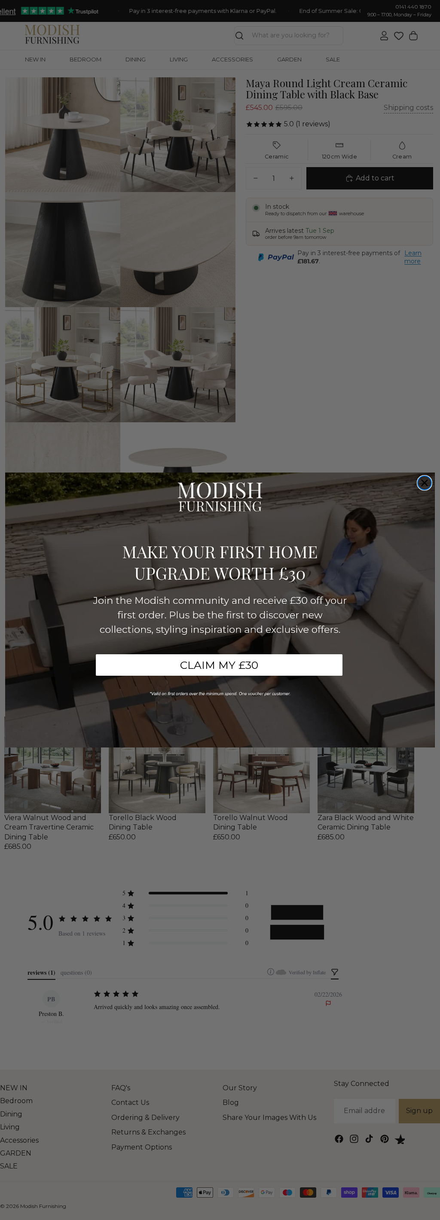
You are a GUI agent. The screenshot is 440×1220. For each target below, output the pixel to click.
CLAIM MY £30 (219, 665)
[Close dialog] (424, 483)
